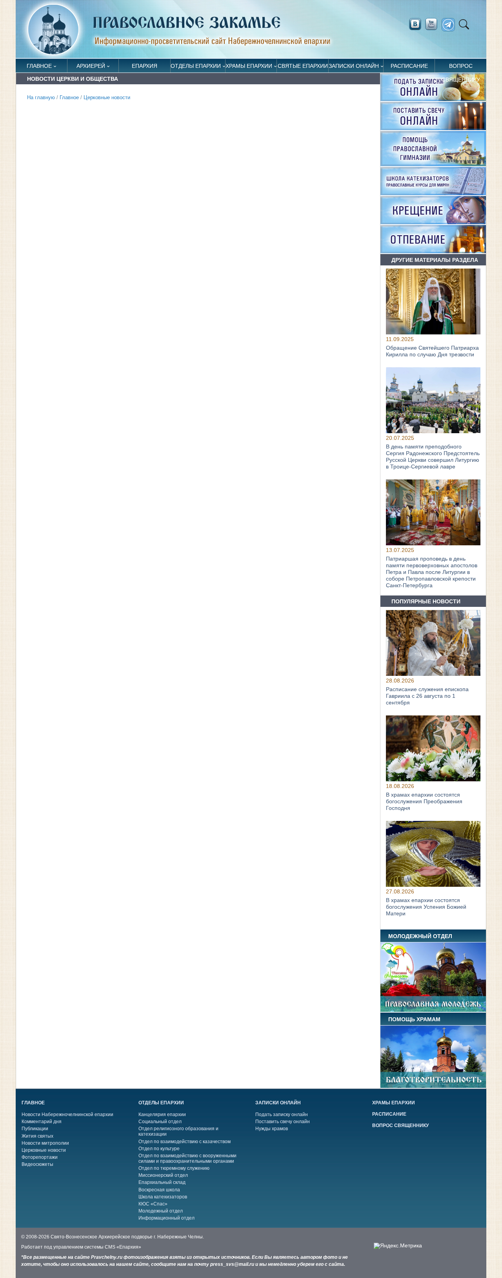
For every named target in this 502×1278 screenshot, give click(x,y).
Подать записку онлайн (281, 1114)
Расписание (409, 66)
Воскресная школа (159, 1190)
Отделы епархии (196, 66)
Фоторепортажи (40, 1157)
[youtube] (433, 24)
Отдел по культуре (159, 1148)
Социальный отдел (160, 1121)
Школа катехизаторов (162, 1197)
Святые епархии (303, 66)
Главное (39, 66)
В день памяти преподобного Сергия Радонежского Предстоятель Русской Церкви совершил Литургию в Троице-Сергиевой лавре (433, 457)
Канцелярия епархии (162, 1114)
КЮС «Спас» (152, 1204)
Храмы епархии (249, 66)
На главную (41, 97)
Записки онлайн (354, 66)
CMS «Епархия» (123, 1247)
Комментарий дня (42, 1121)
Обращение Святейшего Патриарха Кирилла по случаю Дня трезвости (432, 351)
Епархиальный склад (162, 1182)
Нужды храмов (271, 1128)
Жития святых (37, 1136)
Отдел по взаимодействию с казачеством (184, 1141)
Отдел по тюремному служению (173, 1168)
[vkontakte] (415, 24)
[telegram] (450, 24)
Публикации (35, 1128)
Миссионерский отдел (163, 1175)
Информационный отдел (166, 1218)
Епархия (144, 66)
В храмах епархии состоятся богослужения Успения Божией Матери (426, 907)
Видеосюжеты (37, 1164)
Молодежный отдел (160, 1211)
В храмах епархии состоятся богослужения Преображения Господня (424, 801)
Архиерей (90, 66)
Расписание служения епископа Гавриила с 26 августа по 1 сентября (427, 696)
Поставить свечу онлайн (282, 1121)
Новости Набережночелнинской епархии (67, 1114)
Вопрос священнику (461, 68)
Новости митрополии (45, 1143)
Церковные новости (107, 97)
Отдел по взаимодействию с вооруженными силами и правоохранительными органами (187, 1158)
